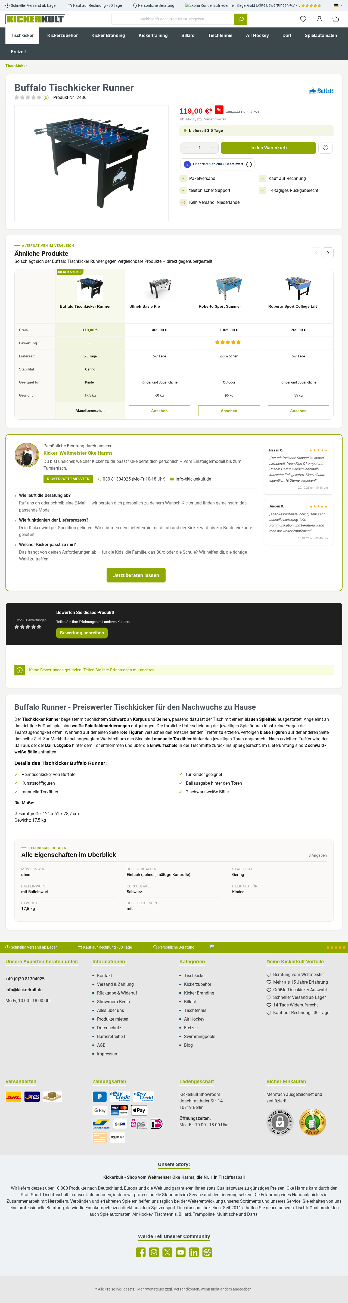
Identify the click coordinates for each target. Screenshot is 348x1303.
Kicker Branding (199, 993)
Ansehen (159, 411)
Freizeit (191, 1027)
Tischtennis (195, 1010)
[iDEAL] (156, 1123)
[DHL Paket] (13, 1096)
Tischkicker (195, 975)
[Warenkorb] (336, 19)
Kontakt (104, 975)
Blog (188, 1045)
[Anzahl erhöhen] (213, 147)
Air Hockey (194, 1019)
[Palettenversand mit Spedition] (52, 1096)
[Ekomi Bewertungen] (315, 1125)
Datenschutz (109, 1027)
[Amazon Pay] (117, 1137)
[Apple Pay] (139, 1110)
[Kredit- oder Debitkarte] (119, 1110)
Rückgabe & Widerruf (117, 993)
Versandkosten (215, 119)
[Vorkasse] (99, 1137)
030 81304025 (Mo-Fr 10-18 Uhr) (134, 479)
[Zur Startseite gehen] (35, 19)
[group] (91, 163)
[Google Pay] (100, 1110)
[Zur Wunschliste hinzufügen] (325, 147)
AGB (101, 1045)
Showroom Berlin (113, 1001)
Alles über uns (110, 1010)
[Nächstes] (328, 252)
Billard (190, 1001)
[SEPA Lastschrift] (120, 1123)
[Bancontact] (101, 1123)
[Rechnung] (120, 1096)
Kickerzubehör (197, 984)
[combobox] (173, 19)
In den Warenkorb (268, 147)
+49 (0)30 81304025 (25, 979)
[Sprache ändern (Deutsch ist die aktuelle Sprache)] (338, 5)
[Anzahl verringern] (186, 147)
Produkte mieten (112, 1019)
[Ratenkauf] (143, 1096)
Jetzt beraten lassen (136, 575)
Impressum (108, 1053)
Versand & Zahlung (115, 984)
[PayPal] (99, 1096)
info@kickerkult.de (193, 479)
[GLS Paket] (32, 1096)
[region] (91, 163)
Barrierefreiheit (111, 1036)
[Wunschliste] (303, 19)
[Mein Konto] (319, 19)
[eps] (139, 1123)
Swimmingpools (199, 1036)
